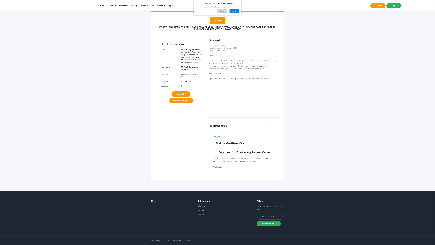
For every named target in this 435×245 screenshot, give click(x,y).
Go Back (217, 20)
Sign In (378, 6)
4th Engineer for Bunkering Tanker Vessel (242, 152)
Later (222, 11)
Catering (161, 6)
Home (103, 6)
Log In (395, 6)
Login (170, 6)
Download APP (180, 100)
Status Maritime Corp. (231, 143)
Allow (234, 11)
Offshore (112, 6)
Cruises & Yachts (147, 6)
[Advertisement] (243, 96)
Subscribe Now (268, 223)
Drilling (134, 6)
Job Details (218, 167)
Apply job (180, 94)
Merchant (123, 6)
